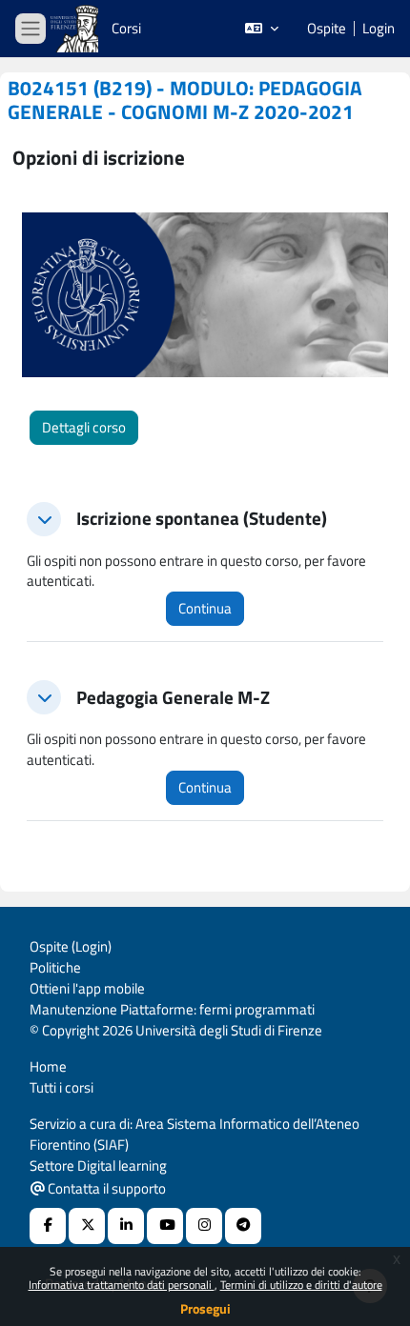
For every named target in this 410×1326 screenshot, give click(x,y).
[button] (262, 28)
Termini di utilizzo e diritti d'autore (301, 1285)
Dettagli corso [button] (84, 427)
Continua (205, 608)
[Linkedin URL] (126, 1226)
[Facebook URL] (48, 1226)
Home (48, 1066)
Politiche (55, 967)
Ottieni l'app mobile (87, 988)
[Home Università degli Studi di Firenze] (76, 29)
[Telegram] (243, 1226)
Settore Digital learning (98, 1165)
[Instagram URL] (204, 1226)
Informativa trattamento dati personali (122, 1285)
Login (378, 28)
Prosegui (205, 1308)
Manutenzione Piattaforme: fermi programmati (172, 1009)
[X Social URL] (87, 1226)
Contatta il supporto (105, 1188)
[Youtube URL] (165, 1226)
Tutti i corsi (61, 1087)
